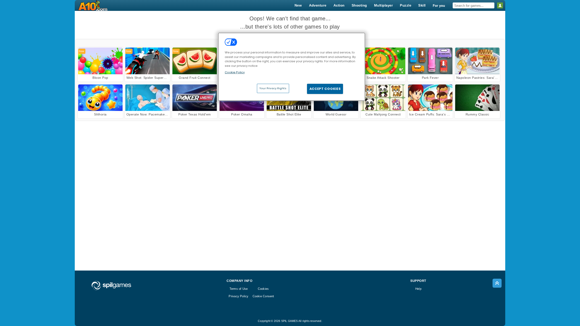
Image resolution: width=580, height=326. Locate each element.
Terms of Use (239, 288)
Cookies (263, 288)
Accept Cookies (325, 88)
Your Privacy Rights (273, 88)
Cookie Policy (235, 72)
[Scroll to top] (497, 283)
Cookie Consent (263, 296)
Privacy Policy (238, 296)
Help (418, 288)
